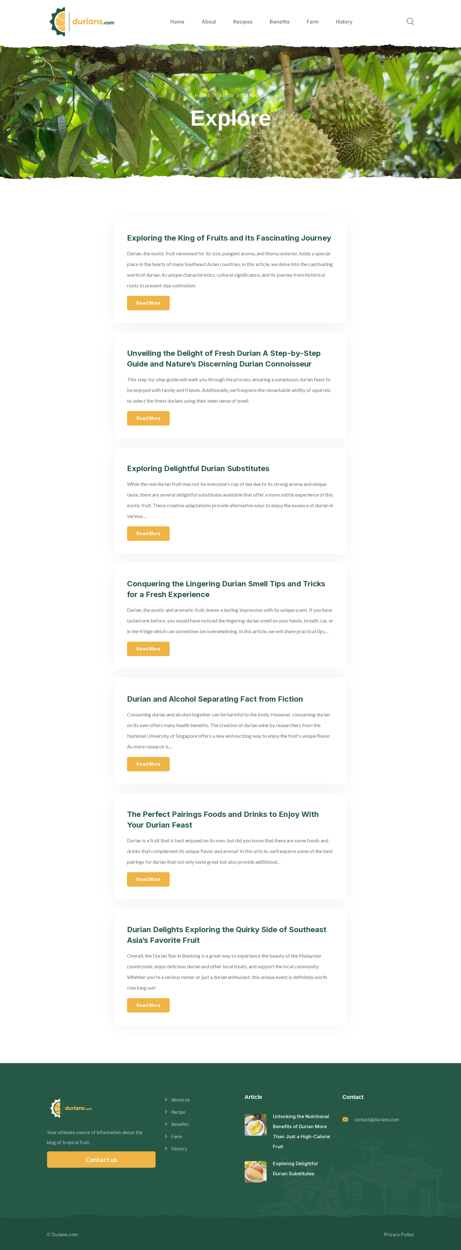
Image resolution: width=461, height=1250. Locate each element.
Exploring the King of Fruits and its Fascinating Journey (229, 237)
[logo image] (81, 21)
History (344, 22)
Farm (313, 22)
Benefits (279, 22)
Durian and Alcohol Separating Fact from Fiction (215, 699)
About (209, 22)
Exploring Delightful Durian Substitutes (198, 468)
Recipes (242, 22)
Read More (148, 303)
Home (177, 22)
